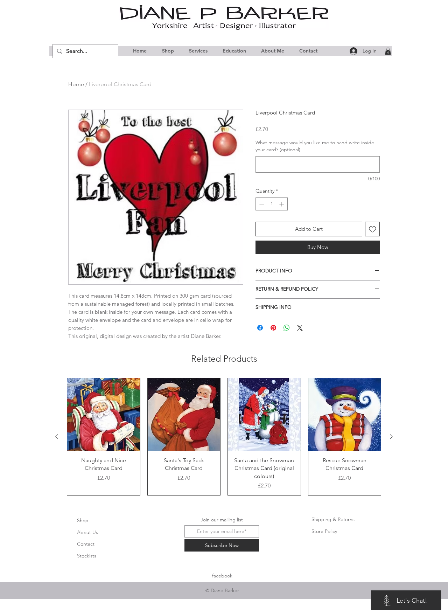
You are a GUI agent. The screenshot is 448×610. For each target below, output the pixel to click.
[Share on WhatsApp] (286, 328)
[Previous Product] (56, 436)
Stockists (86, 556)
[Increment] (282, 204)
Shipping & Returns (333, 519)
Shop (83, 520)
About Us (87, 532)
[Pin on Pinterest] (273, 328)
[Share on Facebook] (260, 328)
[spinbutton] (271, 204)
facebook (222, 576)
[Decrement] (261, 204)
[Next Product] (391, 436)
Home (76, 84)
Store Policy (324, 531)
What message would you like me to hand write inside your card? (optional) (314, 146)
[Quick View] (103, 414)
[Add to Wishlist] (372, 229)
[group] (224, 436)
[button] (388, 51)
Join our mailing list (222, 519)
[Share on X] (300, 328)
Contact (85, 544)
